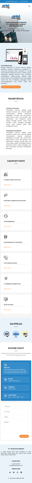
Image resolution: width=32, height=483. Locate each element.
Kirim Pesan (24, 436)
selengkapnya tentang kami (11, 87)
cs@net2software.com (17, 465)
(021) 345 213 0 (16, 464)
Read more (7, 185)
